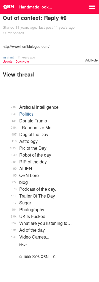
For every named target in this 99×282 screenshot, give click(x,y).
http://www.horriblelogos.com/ (26, 46)
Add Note (91, 60)
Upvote (7, 61)
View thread (18, 74)
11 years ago (26, 57)
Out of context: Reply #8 (35, 18)
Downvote (22, 61)
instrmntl (8, 57)
